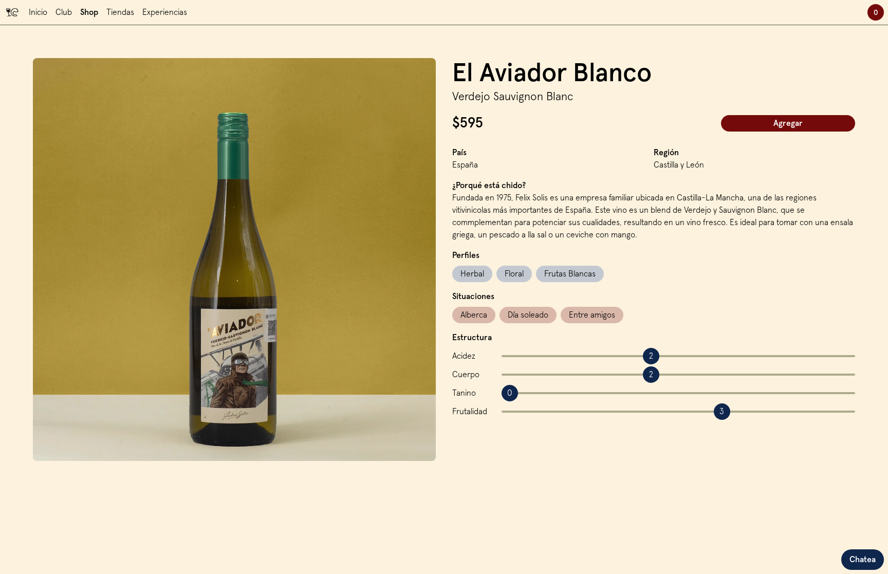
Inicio (38, 12)
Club (63, 12)
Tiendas (120, 12)
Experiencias (164, 12)
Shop (89, 12)
